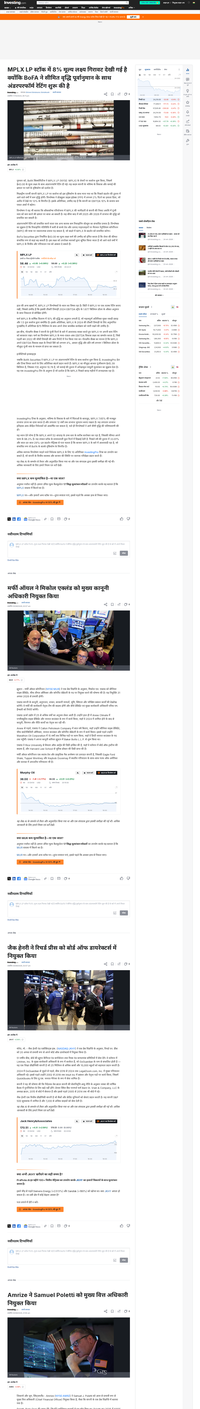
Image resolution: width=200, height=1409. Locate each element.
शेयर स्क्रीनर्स (106, 8)
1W (27, 272)
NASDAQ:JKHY (66, 1048)
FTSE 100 (142, 121)
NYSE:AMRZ (63, 1395)
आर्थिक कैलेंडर (93, 8)
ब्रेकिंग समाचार (34, 12)
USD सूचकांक (143, 126)
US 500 (142, 117)
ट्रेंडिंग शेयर (143, 367)
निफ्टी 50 (142, 100)
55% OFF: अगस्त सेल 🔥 (149, 3)
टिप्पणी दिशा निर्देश (13, 560)
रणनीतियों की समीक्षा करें (48, 258)
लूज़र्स (163, 314)
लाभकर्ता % (154, 314)
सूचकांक (147, 69)
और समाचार (158, 295)
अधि (50, 272)
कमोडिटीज (53, 12)
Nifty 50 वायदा (144, 113)
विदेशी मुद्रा (44, 12)
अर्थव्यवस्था (82, 12)
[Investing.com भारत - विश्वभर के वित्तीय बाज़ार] (15, 3)
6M (36, 272)
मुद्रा (140, 69)
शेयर (165, 69)
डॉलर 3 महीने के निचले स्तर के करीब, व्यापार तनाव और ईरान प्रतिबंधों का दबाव (162, 260)
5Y (45, 272)
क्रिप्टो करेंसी (103, 12)
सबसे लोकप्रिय (24, 12)
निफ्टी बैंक (142, 108)
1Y (41, 272)
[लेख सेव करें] (112, 94)
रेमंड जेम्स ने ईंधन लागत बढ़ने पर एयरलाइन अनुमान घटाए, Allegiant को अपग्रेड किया (162, 285)
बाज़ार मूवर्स (144, 307)
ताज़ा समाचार (10, 12)
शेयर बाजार (62, 12)
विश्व (96, 12)
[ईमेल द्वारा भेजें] (59, 518)
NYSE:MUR (52, 689)
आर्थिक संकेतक (72, 12)
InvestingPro (91, 452)
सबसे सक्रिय (143, 314)
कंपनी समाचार (114, 12)
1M (31, 272)
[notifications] (188, 2)
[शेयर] (105, 94)
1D (22, 272)
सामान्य (90, 12)
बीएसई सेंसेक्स (143, 104)
